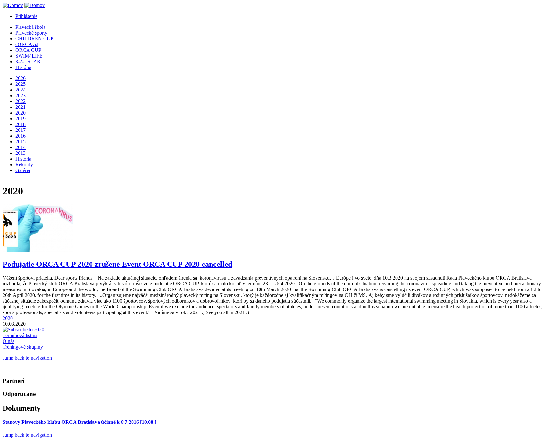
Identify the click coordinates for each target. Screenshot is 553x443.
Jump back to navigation (27, 357)
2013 (20, 153)
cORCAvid (26, 44)
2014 (20, 147)
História (23, 67)
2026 (20, 78)
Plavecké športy (31, 33)
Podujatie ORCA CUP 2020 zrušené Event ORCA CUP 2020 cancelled (117, 264)
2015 (20, 141)
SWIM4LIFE (29, 56)
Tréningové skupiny (23, 347)
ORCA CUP (28, 50)
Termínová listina (20, 335)
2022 (20, 101)
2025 (20, 84)
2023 (20, 95)
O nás (8, 341)
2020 (20, 112)
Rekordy (24, 164)
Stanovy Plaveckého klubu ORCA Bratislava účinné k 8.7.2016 (79, 422)
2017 (20, 130)
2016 (20, 135)
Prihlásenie (26, 16)
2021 (20, 107)
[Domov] (13, 5)
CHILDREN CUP (34, 38)
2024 (20, 89)
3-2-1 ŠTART (29, 61)
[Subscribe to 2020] (23, 329)
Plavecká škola (30, 27)
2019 (20, 118)
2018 (20, 124)
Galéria (22, 170)
